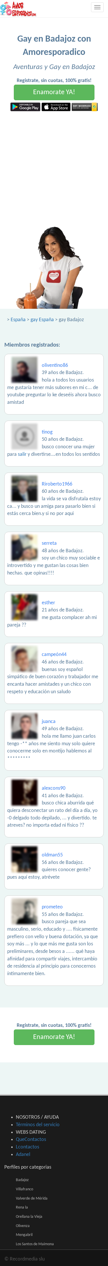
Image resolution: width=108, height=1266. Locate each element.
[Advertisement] (54, 168)
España (18, 320)
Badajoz (22, 1180)
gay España (42, 320)
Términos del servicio (38, 1125)
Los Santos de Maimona (35, 1244)
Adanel (23, 1154)
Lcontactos (27, 1147)
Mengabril (24, 1235)
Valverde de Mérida (32, 1198)
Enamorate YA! (54, 92)
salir (22, 454)
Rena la (22, 1207)
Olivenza (23, 1226)
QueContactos (31, 1139)
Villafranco (24, 1189)
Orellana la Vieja (29, 1217)
